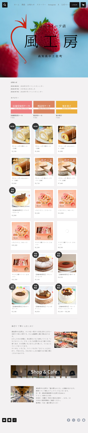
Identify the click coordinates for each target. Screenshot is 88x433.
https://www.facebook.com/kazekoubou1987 (68, 420)
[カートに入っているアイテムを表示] (83, 5)
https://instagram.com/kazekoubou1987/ (78, 420)
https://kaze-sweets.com (83, 420)
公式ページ (66, 5)
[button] (74, 5)
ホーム (16, 5)
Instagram (52, 5)
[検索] (5, 5)
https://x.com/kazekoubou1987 (73, 420)
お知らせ (31, 5)
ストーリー (41, 5)
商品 (23, 5)
